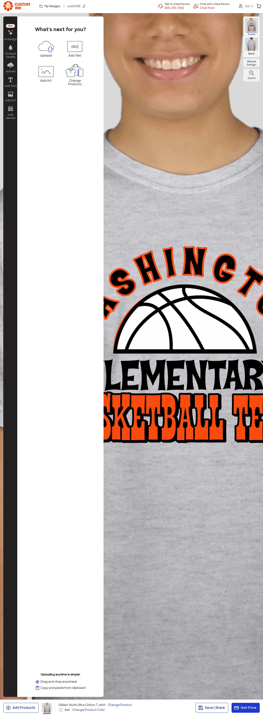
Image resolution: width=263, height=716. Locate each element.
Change (120, 705)
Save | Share (215, 708)
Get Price (248, 708)
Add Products (24, 708)
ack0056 (74, 6)
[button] (215, 7)
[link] (16, 6)
